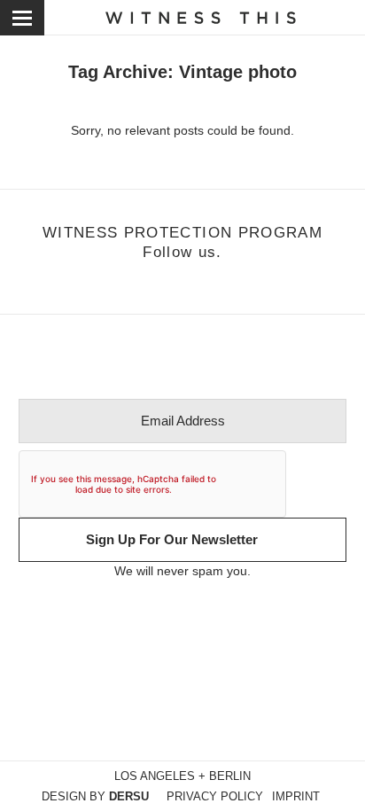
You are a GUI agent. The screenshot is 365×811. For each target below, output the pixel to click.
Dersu (129, 796)
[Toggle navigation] (22, 17)
